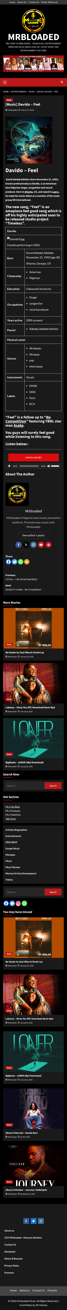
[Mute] (48, 466)
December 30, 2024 (27, 1194)
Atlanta (29, 192)
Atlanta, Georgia (36, 263)
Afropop (34, 354)
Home (12, 2)
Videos (9, 879)
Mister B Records (49, 2)
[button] (6, 82)
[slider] (55, 466)
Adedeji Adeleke (39, 329)
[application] (33, 466)
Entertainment (13, 836)
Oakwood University (38, 289)
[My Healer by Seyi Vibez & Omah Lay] (33, 628)
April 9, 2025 (25, 1137)
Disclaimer (10, 1251)
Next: (23, 587)
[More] (26, 561)
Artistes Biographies (16, 829)
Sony (32, 398)
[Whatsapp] (20, 561)
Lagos (55, 192)
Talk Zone (10, 818)
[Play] (9, 466)
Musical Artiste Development (20, 873)
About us (9, 1230)
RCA (32, 404)
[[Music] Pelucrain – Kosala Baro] (33, 1108)
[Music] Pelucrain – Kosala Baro (21, 1133)
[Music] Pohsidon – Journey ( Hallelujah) (26, 1190)
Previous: (21, 577)
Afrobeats (35, 348)
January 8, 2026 (26, 711)
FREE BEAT (11, 842)
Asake (18, 425)
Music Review (12, 867)
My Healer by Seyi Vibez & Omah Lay (24, 652)
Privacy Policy (11, 1265)
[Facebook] (8, 561)
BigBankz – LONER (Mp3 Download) (24, 762)
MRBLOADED (33, 37)
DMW (33, 386)
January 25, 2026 (27, 656)
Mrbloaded (12, 110)
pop (31, 360)
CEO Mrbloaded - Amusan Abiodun (23, 1237)
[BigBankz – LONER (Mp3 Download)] (33, 738)
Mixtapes (10, 854)
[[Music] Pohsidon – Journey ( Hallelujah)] (33, 1166)
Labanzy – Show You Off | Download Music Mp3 (30, 707)
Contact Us (33, 2)
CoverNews (25, 1304)
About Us (21, 2)
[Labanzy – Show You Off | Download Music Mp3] (33, 683)
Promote (9, 1272)
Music (9, 100)
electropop (36, 366)
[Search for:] (25, 785)
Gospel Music (12, 848)
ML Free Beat (12, 806)
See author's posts (33, 535)
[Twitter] (14, 561)
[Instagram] (18, 903)
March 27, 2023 (27, 110)
